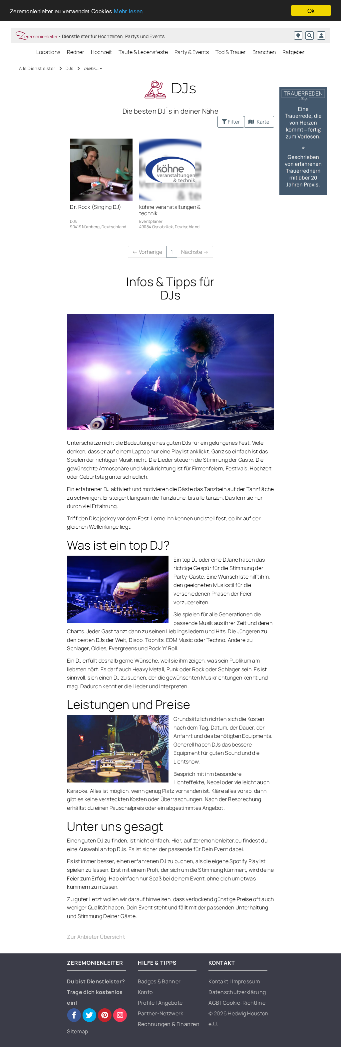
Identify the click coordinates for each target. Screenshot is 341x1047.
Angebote (170, 1002)
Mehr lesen (128, 11)
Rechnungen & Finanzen (168, 1024)
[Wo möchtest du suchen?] (298, 35)
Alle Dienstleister (38, 68)
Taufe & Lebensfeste (143, 52)
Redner (75, 52)
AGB (214, 1002)
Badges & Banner (159, 981)
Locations (48, 52)
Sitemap (77, 1031)
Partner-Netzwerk (160, 1013)
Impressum (246, 981)
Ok (311, 10)
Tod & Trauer (230, 52)
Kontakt (218, 981)
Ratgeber (293, 52)
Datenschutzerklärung (237, 992)
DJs (70, 68)
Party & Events (191, 52)
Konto (145, 992)
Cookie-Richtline (244, 1002)
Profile (147, 1002)
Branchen (264, 52)
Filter (233, 121)
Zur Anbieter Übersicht (96, 936)
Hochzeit (101, 52)
